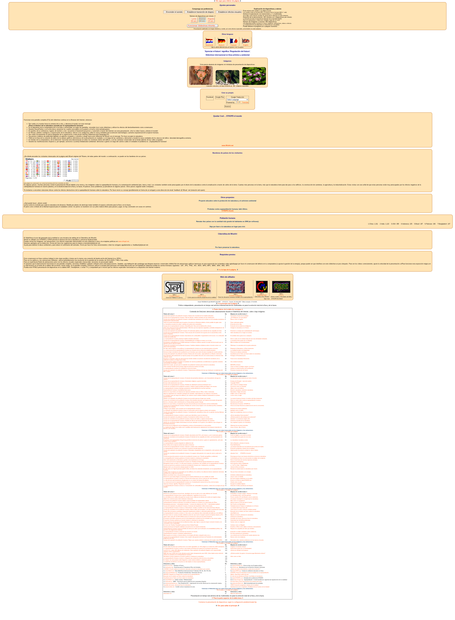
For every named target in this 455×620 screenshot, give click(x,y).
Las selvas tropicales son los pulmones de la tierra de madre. (247, 446)
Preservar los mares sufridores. (238, 408)
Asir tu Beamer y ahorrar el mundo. (240, 443)
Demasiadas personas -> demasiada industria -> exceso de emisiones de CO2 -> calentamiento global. (192, 504)
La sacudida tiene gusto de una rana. (240, 437)
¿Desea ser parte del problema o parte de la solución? (245, 569)
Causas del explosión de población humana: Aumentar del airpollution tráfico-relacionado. (188, 506)
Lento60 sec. (194, 20)
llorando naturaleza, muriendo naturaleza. (241, 390)
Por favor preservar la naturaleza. (239, 533)
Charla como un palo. (236, 482)
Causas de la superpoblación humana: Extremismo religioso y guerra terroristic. (185, 381)
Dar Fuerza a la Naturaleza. (238, 504)
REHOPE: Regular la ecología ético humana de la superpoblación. (182, 574)
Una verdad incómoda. (236, 361)
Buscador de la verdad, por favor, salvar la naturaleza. (245, 511)
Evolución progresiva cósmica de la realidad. (242, 448)
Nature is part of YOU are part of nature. (241, 502)
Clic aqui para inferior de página (227, 1)
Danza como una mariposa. (238, 537)
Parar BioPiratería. (235, 444)
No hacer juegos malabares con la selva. (241, 478)
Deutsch (221, 45)
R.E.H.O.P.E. (169, 565)
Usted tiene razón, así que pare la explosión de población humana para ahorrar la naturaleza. (189, 364)
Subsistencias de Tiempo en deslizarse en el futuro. (244, 506)
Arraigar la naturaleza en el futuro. (239, 327)
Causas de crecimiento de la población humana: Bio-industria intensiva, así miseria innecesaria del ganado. (193, 400)
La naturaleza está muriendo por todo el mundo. (243, 378)
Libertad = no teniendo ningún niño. (240, 418)
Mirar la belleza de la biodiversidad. (240, 342)
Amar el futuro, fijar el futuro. (238, 427)
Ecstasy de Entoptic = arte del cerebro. (241, 381)
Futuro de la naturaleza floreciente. (240, 358)
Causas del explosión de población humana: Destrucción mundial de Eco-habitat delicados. (189, 315)
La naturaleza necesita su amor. (239, 440)
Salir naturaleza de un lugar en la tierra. (241, 332)
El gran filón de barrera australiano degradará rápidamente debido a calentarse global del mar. (189, 511)
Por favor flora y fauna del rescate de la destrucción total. (246, 581)
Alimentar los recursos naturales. (239, 425)
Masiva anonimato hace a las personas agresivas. (177, 475)
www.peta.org (169, 567)
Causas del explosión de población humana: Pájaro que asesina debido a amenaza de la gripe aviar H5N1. (193, 540)
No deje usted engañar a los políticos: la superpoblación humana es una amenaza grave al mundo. (191, 348)
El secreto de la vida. (236, 324)
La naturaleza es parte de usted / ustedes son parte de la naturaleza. (183, 324)
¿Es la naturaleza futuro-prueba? (239, 415)
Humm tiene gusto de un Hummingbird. (241, 548)
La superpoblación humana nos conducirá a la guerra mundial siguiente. (183, 448)
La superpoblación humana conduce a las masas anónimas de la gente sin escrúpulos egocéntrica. (191, 548)
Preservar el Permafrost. (237, 461)
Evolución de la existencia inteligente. (240, 326)
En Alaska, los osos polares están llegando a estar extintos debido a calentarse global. (187, 560)
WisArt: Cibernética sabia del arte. (239, 574)
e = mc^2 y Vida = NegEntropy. (238, 465)
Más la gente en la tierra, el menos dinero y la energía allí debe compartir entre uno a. (187, 535)
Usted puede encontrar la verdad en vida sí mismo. (244, 450)
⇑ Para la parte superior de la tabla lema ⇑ (227, 598)
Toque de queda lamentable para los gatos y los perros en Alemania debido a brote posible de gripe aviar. (193, 322)
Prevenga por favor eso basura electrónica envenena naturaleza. (248, 456)
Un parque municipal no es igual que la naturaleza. (244, 498)
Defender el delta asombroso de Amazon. (241, 485)
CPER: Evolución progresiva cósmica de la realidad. (244, 585)
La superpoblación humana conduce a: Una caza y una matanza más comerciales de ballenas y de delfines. (193, 513)
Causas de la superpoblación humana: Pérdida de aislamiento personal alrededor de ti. (187, 384)
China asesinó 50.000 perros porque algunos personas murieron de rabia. (184, 366)
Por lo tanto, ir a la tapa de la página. (227, 374)
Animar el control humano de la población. (242, 368)
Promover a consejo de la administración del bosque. (244, 330)
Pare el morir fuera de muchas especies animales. (244, 460)
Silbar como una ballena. (237, 388)
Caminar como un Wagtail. (237, 525)
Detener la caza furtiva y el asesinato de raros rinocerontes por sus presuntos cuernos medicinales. (191, 403)
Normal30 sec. (202, 20)
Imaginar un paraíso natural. (238, 546)
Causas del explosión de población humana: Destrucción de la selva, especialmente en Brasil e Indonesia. (193, 353)
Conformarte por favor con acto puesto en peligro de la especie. (248, 458)
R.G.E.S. (281, 295)
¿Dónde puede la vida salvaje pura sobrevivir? (243, 417)
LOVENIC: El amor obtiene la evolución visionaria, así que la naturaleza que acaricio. (187, 569)
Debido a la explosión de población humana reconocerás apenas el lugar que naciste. (187, 398)
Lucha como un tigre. (236, 395)
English (245, 45)
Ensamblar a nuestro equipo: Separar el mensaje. (244, 493)
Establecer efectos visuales (229, 12)
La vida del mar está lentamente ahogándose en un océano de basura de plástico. (186, 480)
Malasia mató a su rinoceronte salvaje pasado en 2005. (179, 467)
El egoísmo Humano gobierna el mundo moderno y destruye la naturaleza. (184, 520)
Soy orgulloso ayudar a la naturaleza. (240, 422)
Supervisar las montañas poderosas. (240, 520)
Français (234, 45)
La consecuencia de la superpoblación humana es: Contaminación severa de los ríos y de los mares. (191, 482)
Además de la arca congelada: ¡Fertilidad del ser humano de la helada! (249, 586)
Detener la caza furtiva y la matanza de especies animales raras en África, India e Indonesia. (189, 391)
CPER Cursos (202, 296)
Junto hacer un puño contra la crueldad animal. (243, 509)
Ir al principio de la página (227, 303)
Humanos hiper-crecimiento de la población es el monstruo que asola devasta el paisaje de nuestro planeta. (193, 352)
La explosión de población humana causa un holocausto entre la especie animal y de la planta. (190, 410)
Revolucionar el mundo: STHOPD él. (240, 403)
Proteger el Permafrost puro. (238, 355)
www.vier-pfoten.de (238, 583)
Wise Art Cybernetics (236, 593)
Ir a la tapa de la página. (227, 270)
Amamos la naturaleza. (236, 516)
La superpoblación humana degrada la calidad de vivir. (178, 443)
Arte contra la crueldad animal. (238, 384)
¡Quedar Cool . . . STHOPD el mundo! (240, 453)
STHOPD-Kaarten (174, 296)
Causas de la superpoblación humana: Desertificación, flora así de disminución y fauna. (188, 326)
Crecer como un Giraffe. (236, 476)
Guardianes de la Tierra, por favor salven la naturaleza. (245, 353)
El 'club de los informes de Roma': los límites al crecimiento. (246, 576)
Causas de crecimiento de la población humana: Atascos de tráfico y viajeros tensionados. (188, 418)
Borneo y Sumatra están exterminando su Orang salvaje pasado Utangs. (183, 402)
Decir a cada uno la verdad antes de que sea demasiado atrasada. (248, 338)
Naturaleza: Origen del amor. (238, 391)
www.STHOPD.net (237, 565)
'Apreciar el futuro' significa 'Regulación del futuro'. (177, 483)
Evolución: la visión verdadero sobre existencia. (243, 531)
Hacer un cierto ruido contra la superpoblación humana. (245, 400)
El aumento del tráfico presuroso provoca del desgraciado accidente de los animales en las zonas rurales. (192, 518)
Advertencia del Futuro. (236, 402)
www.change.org (238, 579)
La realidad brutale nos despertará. (240, 350)
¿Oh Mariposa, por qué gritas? (238, 317)
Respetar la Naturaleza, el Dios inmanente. (242, 348)
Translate (245, 102)
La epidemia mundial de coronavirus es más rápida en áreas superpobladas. (184, 561)
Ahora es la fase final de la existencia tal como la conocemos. (247, 405)
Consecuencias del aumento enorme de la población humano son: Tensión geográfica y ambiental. (191, 456)
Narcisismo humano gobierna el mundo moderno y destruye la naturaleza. (184, 556)
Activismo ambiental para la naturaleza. (241, 475)
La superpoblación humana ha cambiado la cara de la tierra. (180, 368)
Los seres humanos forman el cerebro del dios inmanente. (246, 398)
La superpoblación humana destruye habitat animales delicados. (181, 338)
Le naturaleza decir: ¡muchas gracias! (240, 495)
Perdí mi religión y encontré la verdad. (240, 435)
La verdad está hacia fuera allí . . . (239, 507)
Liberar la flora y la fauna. (237, 467)
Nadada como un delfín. (237, 410)
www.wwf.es (169, 581)
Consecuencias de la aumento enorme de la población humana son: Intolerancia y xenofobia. (189, 465)
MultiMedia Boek (261, 295)
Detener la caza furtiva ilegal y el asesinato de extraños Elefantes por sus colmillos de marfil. (189, 476)
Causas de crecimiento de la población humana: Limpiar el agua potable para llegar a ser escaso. (190, 386)
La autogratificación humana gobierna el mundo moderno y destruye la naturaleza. (186, 458)
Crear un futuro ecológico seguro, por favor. (242, 366)
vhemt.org (235, 567)
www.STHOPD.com (238, 578)
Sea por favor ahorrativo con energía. (240, 471)
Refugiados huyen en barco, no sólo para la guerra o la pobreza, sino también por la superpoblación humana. (194, 463)
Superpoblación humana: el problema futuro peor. (177, 390)
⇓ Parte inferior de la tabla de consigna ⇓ (227, 309)
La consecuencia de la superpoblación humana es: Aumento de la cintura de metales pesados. (190, 350)
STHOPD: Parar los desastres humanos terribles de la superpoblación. (249, 572)
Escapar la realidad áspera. (238, 483)
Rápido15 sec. (211, 20)
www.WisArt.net (227, 145)
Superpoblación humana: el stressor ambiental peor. (178, 533)
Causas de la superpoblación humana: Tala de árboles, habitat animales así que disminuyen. (189, 317)
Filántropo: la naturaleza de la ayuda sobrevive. (243, 345)
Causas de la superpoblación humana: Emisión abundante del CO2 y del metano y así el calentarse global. (193, 435)
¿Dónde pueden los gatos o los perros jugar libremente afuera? (247, 553)
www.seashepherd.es (171, 583)
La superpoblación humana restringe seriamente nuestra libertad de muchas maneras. (187, 388)
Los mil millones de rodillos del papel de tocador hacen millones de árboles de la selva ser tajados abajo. (192, 497)
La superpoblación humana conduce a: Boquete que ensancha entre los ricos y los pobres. (189, 558)
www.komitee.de (170, 586)
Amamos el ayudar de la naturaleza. (240, 420)
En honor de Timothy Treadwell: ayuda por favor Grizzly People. (181, 525)
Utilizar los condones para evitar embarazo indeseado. (178, 498)
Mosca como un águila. (236, 319)
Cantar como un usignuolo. (237, 522)
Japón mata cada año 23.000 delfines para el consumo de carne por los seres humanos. (188, 516)
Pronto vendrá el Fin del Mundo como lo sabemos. (244, 497)
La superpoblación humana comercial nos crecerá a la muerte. (181, 531)
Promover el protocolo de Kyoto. (239, 370)
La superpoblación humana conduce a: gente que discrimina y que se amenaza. (186, 415)
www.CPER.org (237, 570)
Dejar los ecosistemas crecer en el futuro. (241, 412)
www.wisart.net (167, 593)
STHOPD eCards (228, 211)
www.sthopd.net (123, 241)
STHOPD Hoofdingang (235, 295)
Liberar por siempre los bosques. (239, 550)
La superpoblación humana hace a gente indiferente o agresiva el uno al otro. (185, 495)
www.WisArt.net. (234, 513)
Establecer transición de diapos (200, 12)
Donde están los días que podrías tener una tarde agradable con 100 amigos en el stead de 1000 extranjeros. (194, 546)
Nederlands (209, 45)
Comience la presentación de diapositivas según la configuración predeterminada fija (228, 602)
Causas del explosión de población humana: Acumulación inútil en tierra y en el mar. (186, 417)
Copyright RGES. (235, 383)
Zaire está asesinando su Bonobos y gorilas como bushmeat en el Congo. (184, 460)
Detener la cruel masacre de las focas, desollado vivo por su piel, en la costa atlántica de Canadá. (190, 493)
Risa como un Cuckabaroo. (237, 500)
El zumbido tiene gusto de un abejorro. (241, 335)
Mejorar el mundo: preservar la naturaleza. (242, 514)
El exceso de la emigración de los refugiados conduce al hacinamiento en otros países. (187, 425)
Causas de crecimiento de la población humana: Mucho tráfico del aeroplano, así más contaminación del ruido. (194, 509)
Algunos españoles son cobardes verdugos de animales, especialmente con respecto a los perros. (191, 393)
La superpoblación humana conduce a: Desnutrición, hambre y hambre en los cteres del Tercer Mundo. (192, 507)
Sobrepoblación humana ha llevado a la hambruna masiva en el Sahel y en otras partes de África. (190, 502)
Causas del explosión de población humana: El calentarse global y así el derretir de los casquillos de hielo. (193, 330)
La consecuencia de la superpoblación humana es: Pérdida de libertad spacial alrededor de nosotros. (191, 461)
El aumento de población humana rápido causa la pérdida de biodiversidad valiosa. (186, 500)
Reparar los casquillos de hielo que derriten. (242, 528)
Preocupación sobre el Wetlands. (239, 463)
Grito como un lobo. (235, 556)
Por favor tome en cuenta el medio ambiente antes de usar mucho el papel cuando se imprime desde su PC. (193, 514)
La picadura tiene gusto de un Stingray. (241, 340)
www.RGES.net (170, 579)
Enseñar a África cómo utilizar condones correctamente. (245, 526)
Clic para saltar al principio (227, 606)
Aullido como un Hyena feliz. (238, 393)
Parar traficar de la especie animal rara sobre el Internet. (179, 444)
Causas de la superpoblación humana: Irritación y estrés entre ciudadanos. (184, 446)
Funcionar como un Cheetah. (238, 386)
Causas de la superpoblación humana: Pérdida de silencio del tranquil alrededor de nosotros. (189, 420)
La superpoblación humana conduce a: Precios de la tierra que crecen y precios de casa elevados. (191, 478)
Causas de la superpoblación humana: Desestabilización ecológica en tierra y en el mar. (188, 340)
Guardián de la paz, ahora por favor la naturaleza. (244, 518)
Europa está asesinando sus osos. (173, 383)
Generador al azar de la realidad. (239, 315)
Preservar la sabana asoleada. (238, 352)
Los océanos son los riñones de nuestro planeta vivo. (245, 535)
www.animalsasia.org (171, 572)
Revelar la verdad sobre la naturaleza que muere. (244, 468)
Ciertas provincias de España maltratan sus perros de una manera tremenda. (185, 526)
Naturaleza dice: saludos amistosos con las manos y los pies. (247, 540)
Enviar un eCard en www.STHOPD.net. (241, 480)
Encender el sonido (174, 12)
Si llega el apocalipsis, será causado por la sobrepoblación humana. (182, 408)
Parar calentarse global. (236, 322)
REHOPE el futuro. (235, 364)
